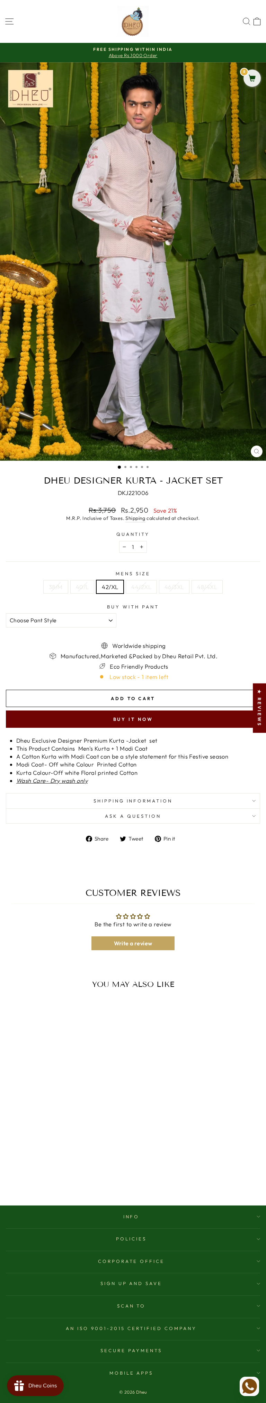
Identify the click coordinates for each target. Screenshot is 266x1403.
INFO (131, 1216)
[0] (252, 78)
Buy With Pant (133, 606)
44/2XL (141, 586)
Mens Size (133, 573)
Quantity (133, 534)
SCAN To (131, 1306)
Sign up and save (131, 1283)
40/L (82, 586)
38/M (56, 586)
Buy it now (133, 719)
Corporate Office (131, 1261)
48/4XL (207, 586)
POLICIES (131, 1238)
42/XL (110, 586)
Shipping (135, 518)
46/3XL (174, 586)
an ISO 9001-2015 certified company (131, 1328)
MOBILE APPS (131, 1373)
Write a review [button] (133, 943)
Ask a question (133, 816)
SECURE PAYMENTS (131, 1350)
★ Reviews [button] (259, 708)
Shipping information (133, 801)
